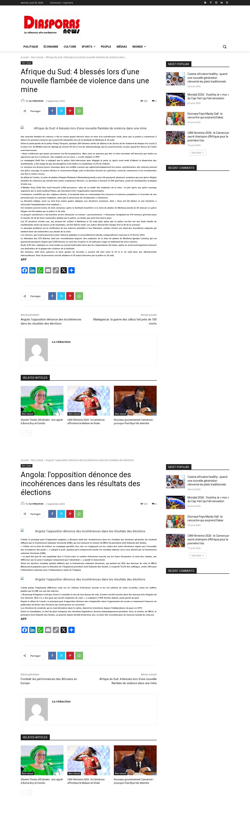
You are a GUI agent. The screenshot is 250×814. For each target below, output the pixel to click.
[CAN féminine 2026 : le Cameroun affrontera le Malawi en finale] (88, 401)
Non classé (37, 57)
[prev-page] (23, 432)
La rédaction (36, 100)
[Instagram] (216, 3)
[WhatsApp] (79, 111)
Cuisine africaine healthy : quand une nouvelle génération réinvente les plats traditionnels (207, 77)
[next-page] (29, 432)
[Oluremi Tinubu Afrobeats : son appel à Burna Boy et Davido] (42, 401)
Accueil (25, 57)
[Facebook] (211, 3)
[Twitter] (227, 3)
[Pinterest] (70, 111)
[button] (224, 46)
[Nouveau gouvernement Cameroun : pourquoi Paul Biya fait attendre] (135, 401)
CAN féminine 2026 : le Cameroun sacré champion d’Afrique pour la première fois (208, 136)
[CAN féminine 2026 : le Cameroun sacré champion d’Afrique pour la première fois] (175, 137)
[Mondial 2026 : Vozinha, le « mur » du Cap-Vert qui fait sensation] (175, 99)
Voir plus (196, 152)
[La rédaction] (23, 101)
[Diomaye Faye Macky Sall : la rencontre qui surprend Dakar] (175, 118)
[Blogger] (205, 3)
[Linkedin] (221, 3)
